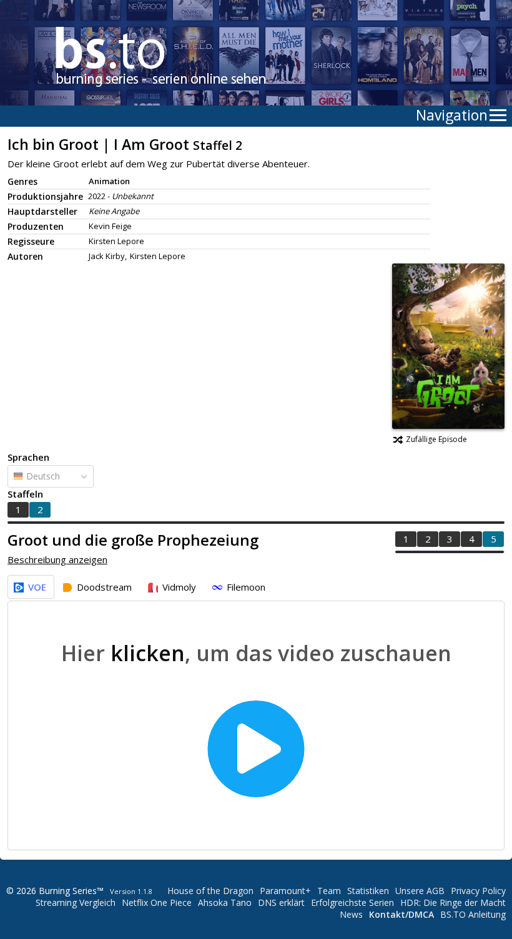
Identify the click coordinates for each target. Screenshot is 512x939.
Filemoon (246, 587)
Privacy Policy (478, 891)
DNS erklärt (281, 902)
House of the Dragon (210, 891)
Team (329, 891)
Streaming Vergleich (76, 902)
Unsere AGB (420, 891)
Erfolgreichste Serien (352, 902)
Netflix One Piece (157, 902)
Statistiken (368, 891)
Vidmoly (179, 587)
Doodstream (104, 587)
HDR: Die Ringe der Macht (453, 902)
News (351, 914)
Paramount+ (285, 891)
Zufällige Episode (436, 439)
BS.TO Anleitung (473, 914)
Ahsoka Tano (225, 902)
